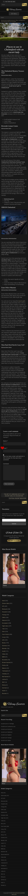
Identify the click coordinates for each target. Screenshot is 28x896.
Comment (6, 464)
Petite (4, 665)
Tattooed (5, 671)
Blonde (4, 648)
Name (5, 441)
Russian (4, 693)
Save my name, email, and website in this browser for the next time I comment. (14, 457)
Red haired (5, 676)
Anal (3, 600)
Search (24, 4)
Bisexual (4, 609)
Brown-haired (6, 662)
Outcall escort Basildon (17, 498)
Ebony (4, 685)
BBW (3, 657)
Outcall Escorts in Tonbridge (7, 723)
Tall (3, 629)
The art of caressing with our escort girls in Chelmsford (14, 495)
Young (4, 614)
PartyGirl (4, 612)
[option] (14, 570)
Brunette (4, 659)
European (5, 623)
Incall (3, 651)
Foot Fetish (5, 634)
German (4, 688)
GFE (3, 640)
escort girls (22, 301)
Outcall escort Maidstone (6, 732)
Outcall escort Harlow (6, 740)
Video (3, 654)
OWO (3, 617)
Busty (3, 643)
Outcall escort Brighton (6, 735)
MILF (3, 682)
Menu (16, 14)
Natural (4, 620)
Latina (4, 679)
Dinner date (5, 603)
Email (5, 448)
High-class (5, 626)
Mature (4, 668)
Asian (3, 690)
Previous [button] (2, 571)
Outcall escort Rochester (6, 729)
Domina (4, 645)
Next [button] (26, 571)
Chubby (4, 674)
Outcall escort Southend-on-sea (8, 726)
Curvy (3, 637)
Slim (3, 631)
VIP (3, 606)
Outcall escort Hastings (6, 737)
